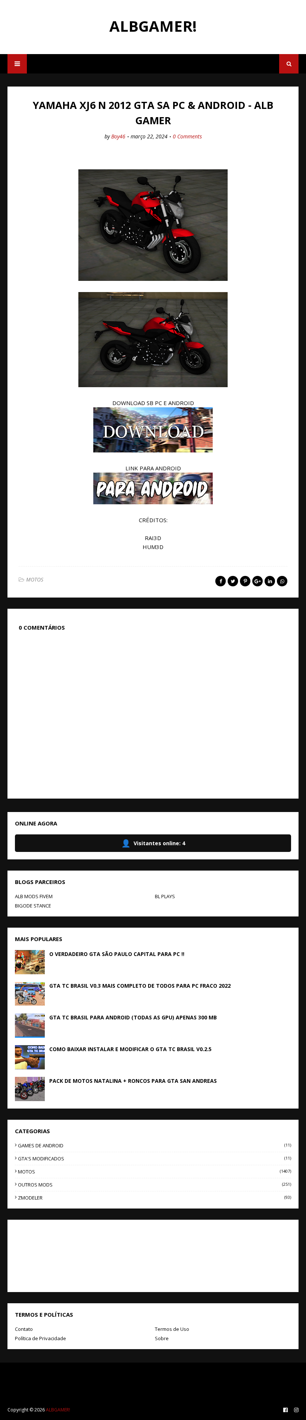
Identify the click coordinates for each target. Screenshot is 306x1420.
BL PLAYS (165, 896)
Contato (24, 1329)
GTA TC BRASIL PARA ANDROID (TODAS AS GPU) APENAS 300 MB (133, 1017)
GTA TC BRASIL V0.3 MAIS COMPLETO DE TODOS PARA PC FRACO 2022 (140, 985)
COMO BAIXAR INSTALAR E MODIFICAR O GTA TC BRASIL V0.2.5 (130, 1049)
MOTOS (34, 579)
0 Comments (187, 136)
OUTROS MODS (154, 1184)
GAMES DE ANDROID (154, 1145)
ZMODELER (154, 1197)
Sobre (162, 1338)
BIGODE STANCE (33, 905)
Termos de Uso (172, 1329)
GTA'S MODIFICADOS (154, 1158)
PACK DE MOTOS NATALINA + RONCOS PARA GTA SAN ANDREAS (133, 1080)
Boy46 (118, 136)
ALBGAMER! (153, 26)
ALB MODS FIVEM (34, 896)
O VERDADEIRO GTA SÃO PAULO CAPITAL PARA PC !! (116, 953)
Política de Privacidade (40, 1338)
